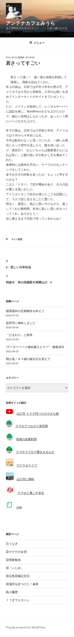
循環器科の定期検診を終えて (25, 311)
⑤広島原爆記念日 (18, 576)
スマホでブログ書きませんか (35, 452)
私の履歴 (12, 592)
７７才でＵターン (18, 600)
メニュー (39, 42)
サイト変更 (16, 239)
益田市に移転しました (21, 323)
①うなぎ (12, 543)
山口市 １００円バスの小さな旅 (38, 413)
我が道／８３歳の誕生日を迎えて (28, 359)
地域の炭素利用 (26, 439)
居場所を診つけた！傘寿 (22, 584)
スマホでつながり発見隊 (31, 426)
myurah (30, 57)
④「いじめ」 (15, 568)
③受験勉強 (13, 560)
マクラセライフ (26, 465)
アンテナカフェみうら (30, 23)
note (19, 507)
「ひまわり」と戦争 (19, 335)
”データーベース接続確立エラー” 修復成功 (35, 347)
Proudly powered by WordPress (25, 627)
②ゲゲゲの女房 (16, 551)
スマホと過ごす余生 (31, 492)
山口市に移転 (25, 479)
